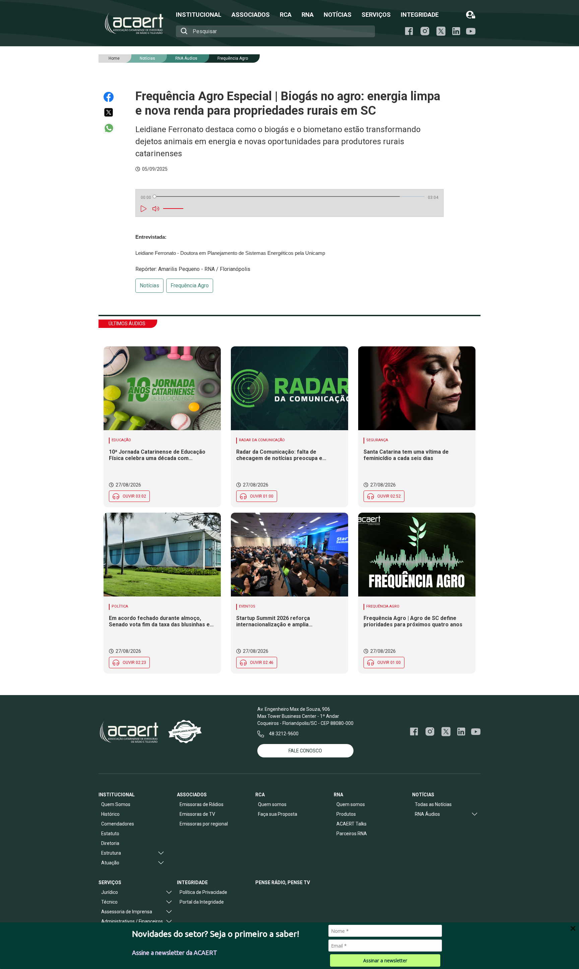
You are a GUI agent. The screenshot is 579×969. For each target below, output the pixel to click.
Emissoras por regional (204, 823)
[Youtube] (470, 31)
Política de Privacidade (203, 892)
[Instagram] (425, 31)
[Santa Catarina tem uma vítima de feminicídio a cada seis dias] (416, 388)
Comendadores (117, 823)
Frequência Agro (232, 58)
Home (114, 58)
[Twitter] (112, 112)
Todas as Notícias (433, 804)
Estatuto (110, 833)
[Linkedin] (456, 31)
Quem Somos (115, 804)
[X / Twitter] (441, 31)
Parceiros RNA (351, 833)
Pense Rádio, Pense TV (282, 882)
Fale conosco (305, 750)
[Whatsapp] (112, 128)
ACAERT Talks (351, 823)
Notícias (149, 285)
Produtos (346, 814)
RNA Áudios (186, 58)
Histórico (110, 814)
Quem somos (272, 804)
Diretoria (110, 843)
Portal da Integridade (202, 902)
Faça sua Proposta (277, 814)
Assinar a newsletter (385, 960)
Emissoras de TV (197, 814)
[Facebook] (409, 31)
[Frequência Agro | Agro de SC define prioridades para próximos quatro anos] (416, 554)
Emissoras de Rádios (201, 804)
